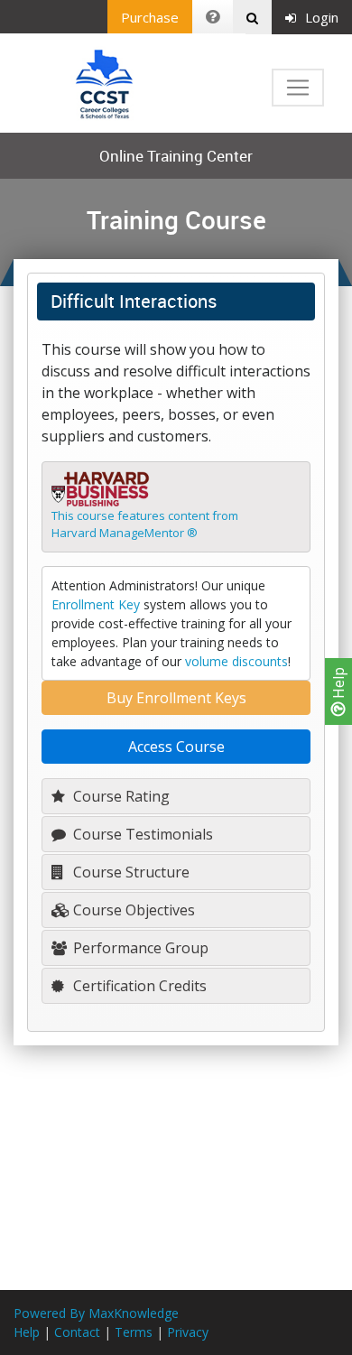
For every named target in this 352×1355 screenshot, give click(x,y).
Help (338, 684)
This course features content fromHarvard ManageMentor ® (144, 524)
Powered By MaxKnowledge (96, 1313)
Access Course (176, 746)
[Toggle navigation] (298, 88)
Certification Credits (138, 986)
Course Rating (119, 796)
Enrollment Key (95, 604)
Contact (77, 1332)
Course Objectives (132, 910)
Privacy (187, 1332)
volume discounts (236, 661)
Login (321, 17)
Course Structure (129, 872)
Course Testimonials (141, 834)
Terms (134, 1332)
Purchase (150, 17)
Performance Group (138, 948)
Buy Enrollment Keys (176, 698)
